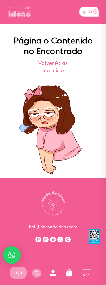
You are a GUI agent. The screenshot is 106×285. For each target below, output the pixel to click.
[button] (12, 255)
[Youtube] (53, 239)
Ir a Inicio (53, 69)
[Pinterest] (68, 239)
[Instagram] (46, 239)
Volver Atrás (53, 62)
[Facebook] (38, 239)
